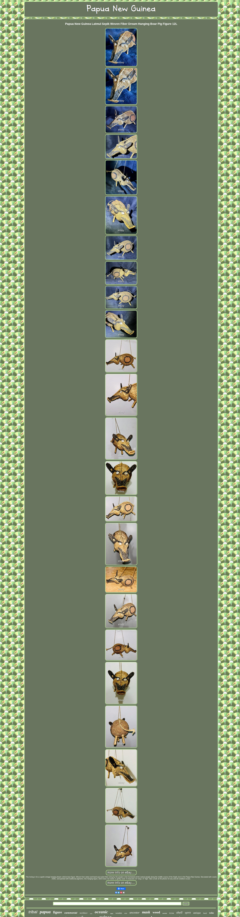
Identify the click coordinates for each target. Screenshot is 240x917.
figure (57, 912)
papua (45, 912)
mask (146, 912)
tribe (211, 913)
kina (171, 913)
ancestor (135, 912)
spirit (188, 912)
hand (205, 913)
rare (91, 913)
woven (164, 913)
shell (179, 912)
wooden (119, 913)
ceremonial (70, 913)
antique (197, 912)
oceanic (101, 912)
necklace (84, 913)
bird (111, 913)
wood (156, 912)
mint (125, 913)
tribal (32, 912)
